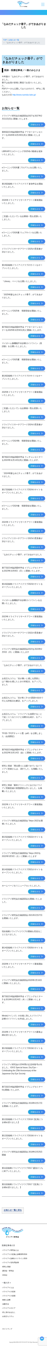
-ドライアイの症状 (8, 1292)
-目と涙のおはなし (8, 1312)
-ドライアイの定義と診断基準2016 (14, 1254)
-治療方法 (5, 1304)
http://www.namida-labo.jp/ (24, 95)
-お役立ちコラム (8, 1316)
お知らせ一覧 (14, 40)
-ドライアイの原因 (8, 1296)
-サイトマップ (7, 1329)
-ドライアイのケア (8, 1308)
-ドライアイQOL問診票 (10, 1262)
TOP (5, 40)
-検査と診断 (6, 1300)
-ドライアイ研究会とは (10, 1250)
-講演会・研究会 (8, 1271)
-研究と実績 (6, 1267)
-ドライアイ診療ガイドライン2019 (14, 1258)
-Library (4, 1275)
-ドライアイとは (8, 1287)
